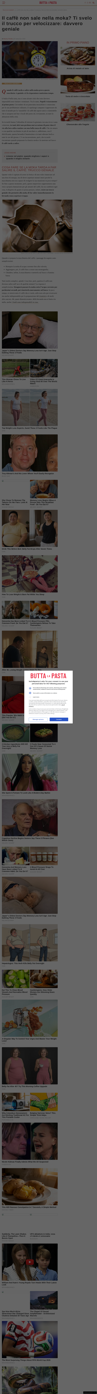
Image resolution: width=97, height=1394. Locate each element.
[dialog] (48, 697)
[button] (48, 697)
